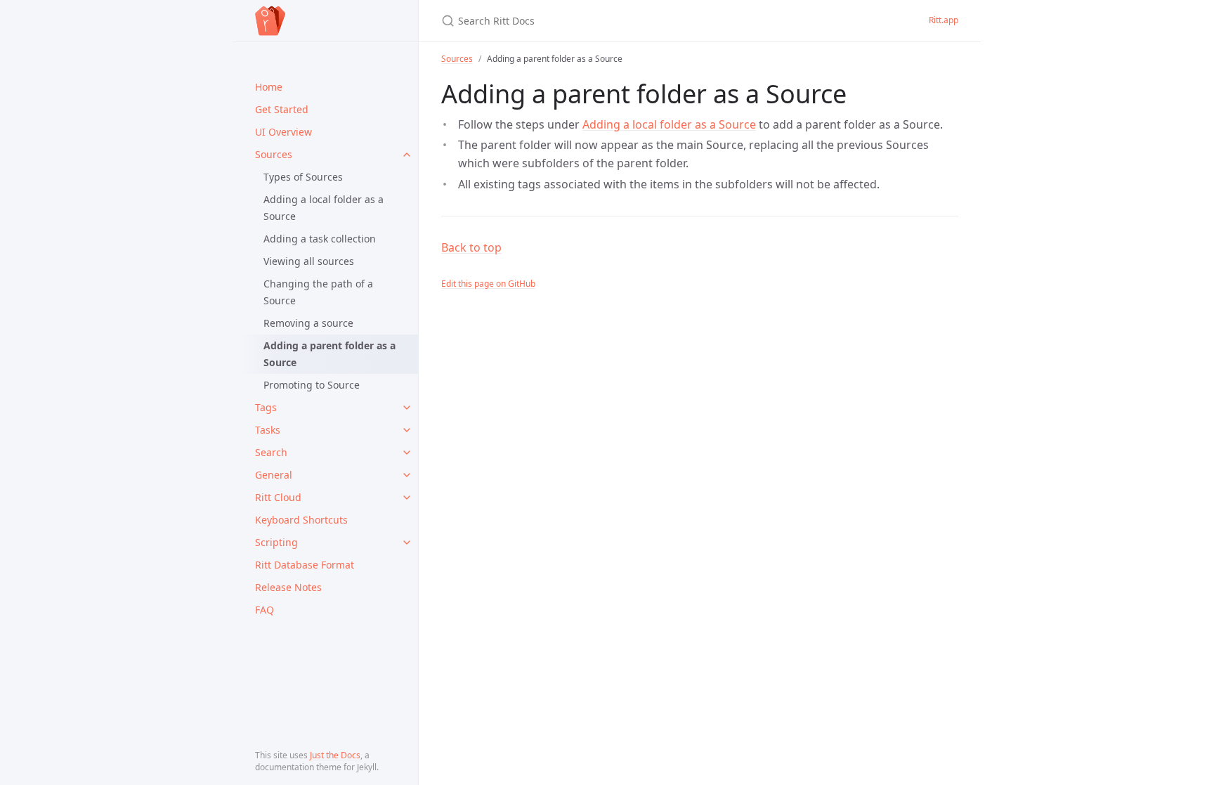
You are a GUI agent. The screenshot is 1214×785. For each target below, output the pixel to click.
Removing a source (308, 323)
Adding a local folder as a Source (323, 208)
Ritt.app (943, 20)
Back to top (471, 247)
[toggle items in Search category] (407, 452)
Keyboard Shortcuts (301, 519)
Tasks (267, 429)
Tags (266, 407)
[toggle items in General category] (407, 475)
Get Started (281, 109)
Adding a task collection (319, 238)
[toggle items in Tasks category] (407, 430)
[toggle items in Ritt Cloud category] (407, 497)
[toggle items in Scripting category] (407, 542)
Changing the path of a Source (318, 292)
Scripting (276, 542)
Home (268, 86)
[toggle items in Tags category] (407, 407)
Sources (273, 154)
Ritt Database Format (304, 564)
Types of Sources (303, 176)
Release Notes (288, 587)
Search (271, 452)
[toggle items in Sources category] (407, 154)
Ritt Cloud (278, 497)
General (273, 474)
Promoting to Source (311, 384)
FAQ (264, 609)
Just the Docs (335, 755)
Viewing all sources (308, 261)
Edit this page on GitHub (488, 284)
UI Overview (283, 131)
